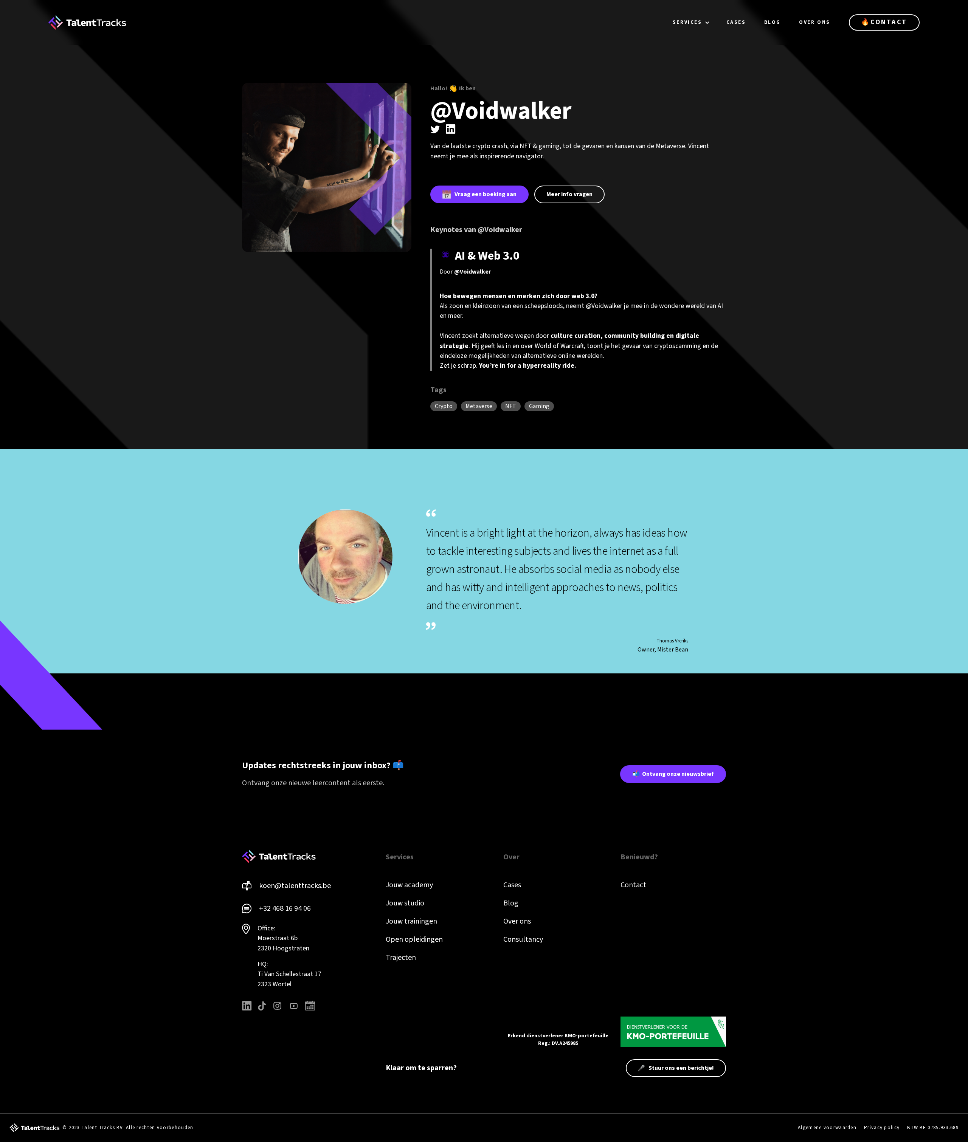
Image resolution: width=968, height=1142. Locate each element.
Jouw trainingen (411, 921)
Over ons (517, 921)
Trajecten (401, 957)
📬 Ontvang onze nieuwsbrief (673, 774)
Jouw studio (405, 903)
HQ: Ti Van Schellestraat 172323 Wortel (289, 974)
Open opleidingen (414, 939)
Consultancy (523, 939)
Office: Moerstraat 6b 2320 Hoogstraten (283, 938)
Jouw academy (409, 885)
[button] (691, 22)
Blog (510, 903)
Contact (633, 885)
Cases (512, 885)
